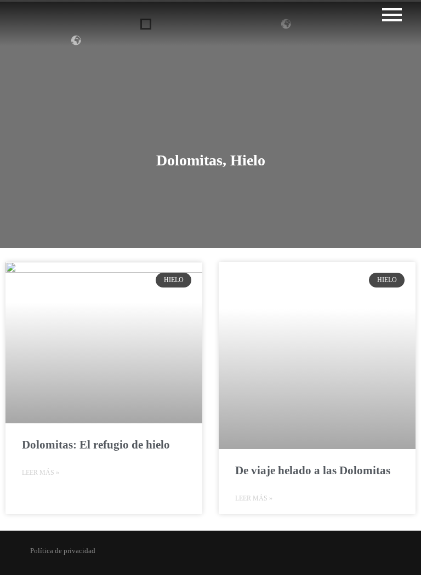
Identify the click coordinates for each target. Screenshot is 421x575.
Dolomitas (189, 160)
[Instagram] (164, 554)
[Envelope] (238, 554)
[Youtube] (219, 554)
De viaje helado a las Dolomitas (312, 470)
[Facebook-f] (182, 554)
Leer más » (40, 472)
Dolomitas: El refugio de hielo (96, 444)
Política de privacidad (62, 551)
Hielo (247, 160)
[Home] (257, 554)
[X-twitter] (201, 554)
